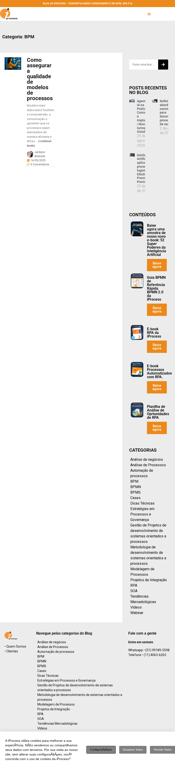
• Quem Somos (15, 646)
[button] (149, 14)
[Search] (163, 65)
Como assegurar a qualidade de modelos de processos (40, 79)
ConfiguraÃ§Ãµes (101, 749)
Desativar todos (133, 749)
